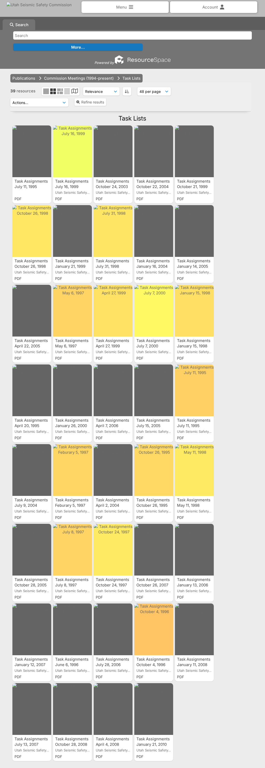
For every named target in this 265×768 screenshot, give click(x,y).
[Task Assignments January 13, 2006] (194, 550)
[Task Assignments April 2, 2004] (113, 470)
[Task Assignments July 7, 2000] (153, 311)
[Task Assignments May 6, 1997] (72, 311)
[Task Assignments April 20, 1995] (31, 390)
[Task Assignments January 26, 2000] (72, 390)
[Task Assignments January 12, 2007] (31, 629)
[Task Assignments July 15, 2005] (153, 390)
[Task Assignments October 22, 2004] (153, 151)
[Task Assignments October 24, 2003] (113, 151)
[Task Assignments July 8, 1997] (72, 550)
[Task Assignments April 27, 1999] (113, 311)
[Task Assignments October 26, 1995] (153, 470)
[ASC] (127, 91)
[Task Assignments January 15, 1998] (194, 311)
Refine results (92, 102)
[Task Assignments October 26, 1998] (31, 231)
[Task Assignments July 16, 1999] (72, 151)
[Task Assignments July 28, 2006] (113, 629)
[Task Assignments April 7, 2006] (113, 390)
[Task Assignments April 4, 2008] (113, 709)
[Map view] (74, 91)
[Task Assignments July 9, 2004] (31, 470)
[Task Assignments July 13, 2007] (31, 709)
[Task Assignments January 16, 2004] (153, 231)
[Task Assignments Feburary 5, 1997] (72, 470)
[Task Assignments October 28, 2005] (31, 550)
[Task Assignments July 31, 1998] (113, 231)
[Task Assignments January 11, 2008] (194, 629)
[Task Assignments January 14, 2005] (194, 231)
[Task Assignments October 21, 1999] (194, 151)
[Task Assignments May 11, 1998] (194, 470)
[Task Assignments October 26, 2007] (153, 550)
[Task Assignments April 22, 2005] (31, 311)
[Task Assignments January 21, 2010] (153, 709)
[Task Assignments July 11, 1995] (31, 151)
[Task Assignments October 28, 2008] (72, 709)
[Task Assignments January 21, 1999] (72, 231)
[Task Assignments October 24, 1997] (113, 550)
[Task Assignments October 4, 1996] (153, 629)
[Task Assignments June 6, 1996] (72, 629)
